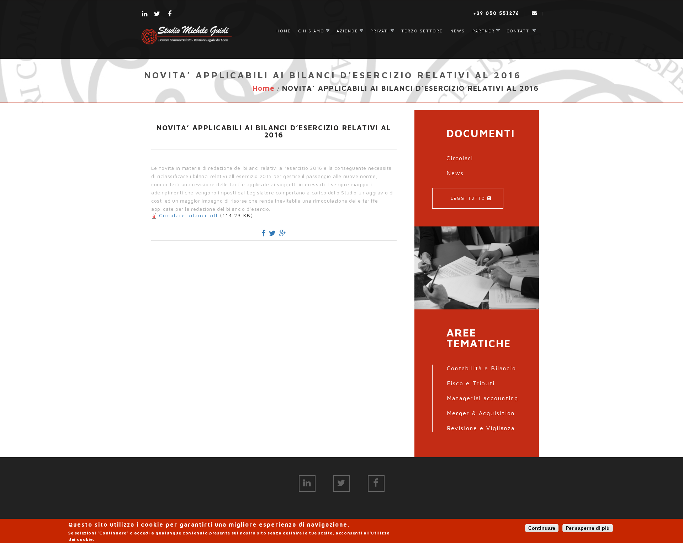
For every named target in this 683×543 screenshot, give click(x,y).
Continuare (541, 528)
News (457, 30)
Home (283, 30)
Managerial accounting (482, 398)
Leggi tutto (468, 198)
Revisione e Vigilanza (481, 428)
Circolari (459, 158)
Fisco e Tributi (471, 383)
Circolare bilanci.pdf (188, 215)
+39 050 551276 (496, 13)
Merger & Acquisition (481, 413)
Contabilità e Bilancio (481, 368)
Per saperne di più (588, 528)
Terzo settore (422, 30)
